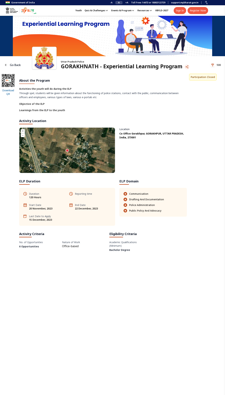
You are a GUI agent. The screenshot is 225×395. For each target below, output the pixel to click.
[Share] (187, 66)
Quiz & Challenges (95, 10)
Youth (78, 10)
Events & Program (121, 10)
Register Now (198, 10)
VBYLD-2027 (161, 10)
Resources (143, 10)
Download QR (8, 92)
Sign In (180, 10)
